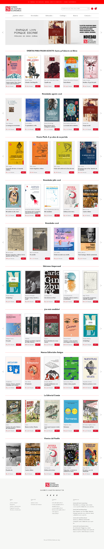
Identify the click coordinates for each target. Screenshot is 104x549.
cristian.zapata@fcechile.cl (58, 504)
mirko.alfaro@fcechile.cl (57, 502)
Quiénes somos (34, 502)
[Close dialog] (102, 539)
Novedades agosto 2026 (52, 94)
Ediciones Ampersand (52, 266)
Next (101, 32)
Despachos (12, 504)
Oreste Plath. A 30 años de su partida (52, 137)
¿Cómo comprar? (14, 502)
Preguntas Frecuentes (14, 508)
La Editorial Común (52, 396)
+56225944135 (55, 511)
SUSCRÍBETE (98, 545)
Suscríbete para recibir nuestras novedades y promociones (68, 542)
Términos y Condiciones (15, 509)
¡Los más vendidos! (52, 309)
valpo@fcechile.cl (56, 506)
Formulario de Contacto (36, 504)
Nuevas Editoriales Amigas (52, 353)
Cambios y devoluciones (15, 506)
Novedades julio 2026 (52, 180)
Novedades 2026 (52, 223)
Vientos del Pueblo (52, 439)
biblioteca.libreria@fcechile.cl (58, 509)
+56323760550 (55, 513)
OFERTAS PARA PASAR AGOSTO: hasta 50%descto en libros (52, 51)
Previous (2, 32)
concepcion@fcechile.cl (57, 508)
